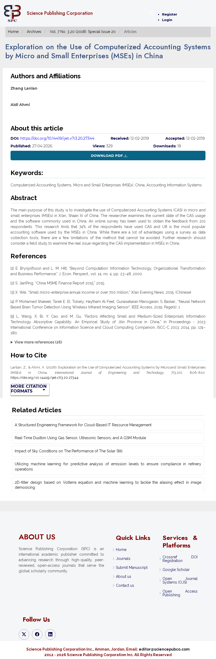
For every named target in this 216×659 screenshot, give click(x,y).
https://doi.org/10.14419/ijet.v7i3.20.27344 (57, 138)
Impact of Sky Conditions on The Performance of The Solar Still (68, 451)
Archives (34, 32)
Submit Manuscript (132, 567)
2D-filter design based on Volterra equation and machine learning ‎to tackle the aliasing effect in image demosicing (108, 485)
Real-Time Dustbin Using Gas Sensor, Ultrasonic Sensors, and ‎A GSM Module (80, 438)
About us (123, 576)
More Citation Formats (29, 389)
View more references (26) (38, 342)
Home (13, 32)
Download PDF (107, 155)
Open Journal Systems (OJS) (180, 580)
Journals (123, 558)
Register (169, 14)
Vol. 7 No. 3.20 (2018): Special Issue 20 (83, 32)
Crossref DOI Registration (180, 559)
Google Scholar (176, 569)
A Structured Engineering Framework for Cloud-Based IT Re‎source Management (83, 425)
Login (167, 20)
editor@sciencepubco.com (164, 649)
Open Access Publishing (180, 593)
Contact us (125, 585)
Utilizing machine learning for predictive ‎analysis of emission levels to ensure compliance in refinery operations (108, 466)
